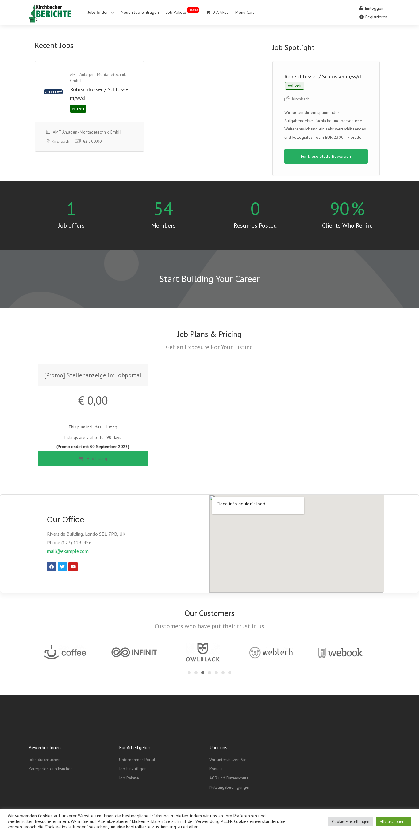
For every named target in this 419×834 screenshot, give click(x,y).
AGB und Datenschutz (229, 778)
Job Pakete (182, 11)
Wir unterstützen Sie (228, 759)
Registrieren (375, 17)
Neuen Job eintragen (140, 12)
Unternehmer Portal (137, 759)
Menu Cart (244, 12)
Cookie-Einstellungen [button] (350, 821)
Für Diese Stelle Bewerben (326, 156)
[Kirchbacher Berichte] (50, 18)
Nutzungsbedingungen (230, 787)
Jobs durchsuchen (44, 759)
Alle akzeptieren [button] (394, 821)
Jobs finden (98, 12)
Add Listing (96, 458)
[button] (189, 672)
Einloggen (373, 8)
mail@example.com (68, 551)
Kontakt (216, 769)
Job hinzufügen (133, 769)
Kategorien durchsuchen (51, 769)
